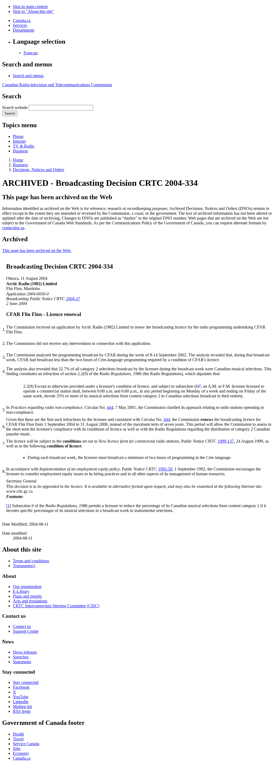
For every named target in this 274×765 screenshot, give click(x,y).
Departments (23, 30)
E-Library (21, 591)
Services (20, 25)
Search (9, 113)
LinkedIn (20, 701)
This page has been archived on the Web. (36, 250)
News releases (25, 652)
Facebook (21, 687)
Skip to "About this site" (33, 11)
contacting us (13, 227)
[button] (28, 75)
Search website (15, 107)
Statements (22, 662)
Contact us (22, 626)
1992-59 (165, 469)
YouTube (20, 697)
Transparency (24, 565)
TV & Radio (23, 146)
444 (110, 407)
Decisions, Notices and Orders (38, 169)
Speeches (21, 657)
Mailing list (22, 706)
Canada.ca (22, 20)
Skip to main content (30, 6)
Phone (18, 136)
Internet (19, 141)
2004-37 (73, 298)
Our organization (27, 586)
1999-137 (226, 441)
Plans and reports (27, 596)
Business (20, 151)
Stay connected (26, 682)
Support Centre (26, 631)
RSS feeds (22, 711)
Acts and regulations (30, 601)
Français (31, 53)
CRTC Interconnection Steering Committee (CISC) (56, 606)
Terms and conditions (31, 561)
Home (18, 160)
